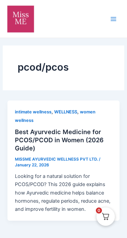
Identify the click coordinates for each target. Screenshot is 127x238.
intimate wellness (33, 111)
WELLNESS (65, 111)
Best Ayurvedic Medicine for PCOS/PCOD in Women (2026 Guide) (59, 139)
